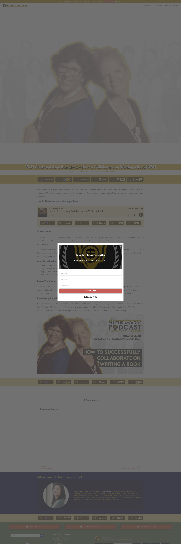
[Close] (121, 246)
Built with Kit (90, 297)
